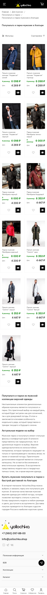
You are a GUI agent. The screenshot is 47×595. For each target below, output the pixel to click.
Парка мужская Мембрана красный (10, 251)
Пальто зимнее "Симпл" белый (33, 308)
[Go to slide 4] (39, 127)
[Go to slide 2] (33, 127)
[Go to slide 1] (4, 68)
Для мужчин (17, 12)
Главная (5, 12)
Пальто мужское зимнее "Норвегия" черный (10, 134)
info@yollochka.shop (14, 539)
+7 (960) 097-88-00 (14, 533)
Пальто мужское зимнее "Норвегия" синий (10, 75)
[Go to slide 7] (13, 68)
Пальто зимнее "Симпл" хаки (33, 251)
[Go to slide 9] (16, 68)
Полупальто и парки (11, 15)
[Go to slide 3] (36, 127)
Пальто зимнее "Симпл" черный (9, 365)
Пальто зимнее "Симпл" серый (8, 308)
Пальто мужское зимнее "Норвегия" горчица (35, 75)
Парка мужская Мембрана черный (9, 193)
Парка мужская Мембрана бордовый (35, 193)
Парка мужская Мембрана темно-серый (34, 134)
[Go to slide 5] (10, 68)
